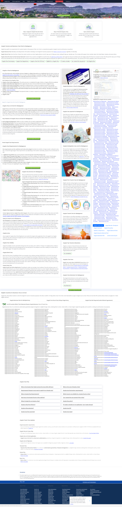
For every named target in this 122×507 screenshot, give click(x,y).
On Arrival (64, 493)
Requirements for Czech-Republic (105, 120)
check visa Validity (11, 90)
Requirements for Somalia (100, 182)
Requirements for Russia (99, 218)
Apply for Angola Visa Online (64, 15)
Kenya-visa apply (24, 455)
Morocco (76, 347)
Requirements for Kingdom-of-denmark (108, 213)
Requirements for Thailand (104, 190)
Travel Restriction (66, 497)
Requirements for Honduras (103, 139)
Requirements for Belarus (105, 106)
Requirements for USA (104, 221)
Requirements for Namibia (100, 162)
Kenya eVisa (50, 492)
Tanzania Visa (51, 496)
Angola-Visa (50, 493)
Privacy (91, 493)
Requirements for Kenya (111, 146)
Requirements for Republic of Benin (107, 108)
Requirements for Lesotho (100, 151)
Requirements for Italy (99, 143)
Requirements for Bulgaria (100, 112)
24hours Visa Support (94, 490)
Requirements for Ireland (101, 141)
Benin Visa (50, 494)
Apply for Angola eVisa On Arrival (33, 167)
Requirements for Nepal (112, 162)
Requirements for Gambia (112, 132)
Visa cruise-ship (23, 490)
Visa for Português (38, 494)
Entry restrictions (59, 1)
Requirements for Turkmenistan (101, 194)
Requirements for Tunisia (99, 193)
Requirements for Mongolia (113, 215)
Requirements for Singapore (106, 179)
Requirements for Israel (113, 141)
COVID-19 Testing (80, 494)
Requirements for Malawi (99, 155)
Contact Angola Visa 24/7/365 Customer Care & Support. (16, 216)
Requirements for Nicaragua (104, 165)
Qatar (105, 314)
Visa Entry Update (66, 496)
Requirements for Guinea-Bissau (101, 137)
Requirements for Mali (111, 214)
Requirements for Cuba (103, 119)
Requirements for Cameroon (105, 115)
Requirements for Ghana (99, 134)
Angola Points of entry (25, 499)
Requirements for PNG (103, 171)
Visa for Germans (38, 492)
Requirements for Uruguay (112, 197)
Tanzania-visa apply (38, 449)
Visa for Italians (37, 493)
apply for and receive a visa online (11, 75)
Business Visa (23, 501)
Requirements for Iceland (103, 140)
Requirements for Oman (105, 168)
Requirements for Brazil (105, 206)
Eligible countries (66, 492)
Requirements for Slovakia (100, 180)
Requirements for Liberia (112, 151)
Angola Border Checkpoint (111, 225)
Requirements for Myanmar (108, 161)
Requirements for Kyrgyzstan (100, 148)
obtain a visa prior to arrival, (60, 51)
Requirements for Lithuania (100, 153)
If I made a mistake (65, 61)
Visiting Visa (22, 497)
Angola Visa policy (108, 228)
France (46, 326)
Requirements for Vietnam (104, 200)
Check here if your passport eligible (48, 115)
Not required (79, 496)
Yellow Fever (64, 490)
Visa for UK (36, 490)
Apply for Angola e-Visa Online (33, 98)
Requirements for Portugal (105, 173)
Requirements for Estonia (99, 129)
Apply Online (112, 366)
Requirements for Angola (104, 203)
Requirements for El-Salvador (100, 126)
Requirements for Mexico (99, 215)
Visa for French (37, 497)
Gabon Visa (50, 490)
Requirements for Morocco (106, 160)
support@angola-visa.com (95, 492)
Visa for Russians (37, 499)
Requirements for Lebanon (112, 150)
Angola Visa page (87, 438)
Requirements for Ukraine (103, 196)
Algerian (16, 313)
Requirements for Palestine (104, 169)
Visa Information (23, 489)
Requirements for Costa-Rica (103, 118)
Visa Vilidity (64, 500)
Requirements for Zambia (103, 201)
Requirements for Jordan (99, 146)
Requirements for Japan (112, 144)
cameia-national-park (112, 235)
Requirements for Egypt (112, 125)
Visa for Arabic (37, 501)
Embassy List (23, 496)
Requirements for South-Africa (104, 219)
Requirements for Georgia (100, 133)
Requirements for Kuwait (112, 147)
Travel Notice (79, 493)
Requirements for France (112, 130)
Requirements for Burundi (102, 113)
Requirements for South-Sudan (104, 183)
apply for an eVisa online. (56, 56)
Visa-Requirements (66, 489)
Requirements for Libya (99, 214)
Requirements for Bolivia (112, 109)
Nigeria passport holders (67, 503)
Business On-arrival (24, 503)
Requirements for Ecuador (100, 125)
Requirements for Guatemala (100, 136)
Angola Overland (98, 228)
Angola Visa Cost (65, 501)
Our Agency (92, 489)
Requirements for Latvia (99, 150)
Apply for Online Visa (43, 179)
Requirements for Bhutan (99, 109)
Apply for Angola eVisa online (33, 138)
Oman (75, 369)
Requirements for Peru (111, 217)
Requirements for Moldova (104, 158)
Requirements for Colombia (103, 208)
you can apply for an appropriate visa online (32, 225)
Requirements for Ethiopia (112, 129)
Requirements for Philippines (105, 172)
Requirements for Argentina (105, 204)
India (46, 361)
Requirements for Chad (103, 207)
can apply (71, 443)
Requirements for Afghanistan (99, 101)
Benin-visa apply (24, 461)
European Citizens (38, 503)
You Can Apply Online (94, 433)
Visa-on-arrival (51, 503)
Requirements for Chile (103, 116)
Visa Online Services (24, 492)
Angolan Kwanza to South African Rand (78, 268)
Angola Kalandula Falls (99, 235)
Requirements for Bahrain (100, 105)
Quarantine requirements (81, 489)
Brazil (16, 341)
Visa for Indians (37, 500)
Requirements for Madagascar (106, 154)
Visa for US (36, 489)
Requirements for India (101, 210)
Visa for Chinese (37, 496)
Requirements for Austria (99, 104)
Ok (89, 500)
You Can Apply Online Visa (72, 107)
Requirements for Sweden (104, 186)
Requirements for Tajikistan (103, 189)
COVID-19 (30, 428)
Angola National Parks (112, 230)
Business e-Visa (23, 493)
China (16, 357)
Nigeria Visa (50, 497)
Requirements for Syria (105, 187)
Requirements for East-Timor (111, 123)
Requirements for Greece (111, 134)
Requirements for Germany (113, 133)
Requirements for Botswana (112, 111)
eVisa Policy (78, 492)
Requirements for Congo (104, 175)
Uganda (105, 368)
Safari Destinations (52, 489)
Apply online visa (104, 77)
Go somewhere (67, 253)
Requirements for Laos (113, 148)
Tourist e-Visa (23, 500)
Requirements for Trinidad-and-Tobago (105, 192)
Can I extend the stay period (78, 61)
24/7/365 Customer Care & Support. (78, 122)
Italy (45, 369)
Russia (105, 317)
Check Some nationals (47, 11)
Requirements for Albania (113, 101)
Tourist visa (22, 494)
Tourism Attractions (80, 490)
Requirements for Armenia (112, 102)
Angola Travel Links (98, 225)
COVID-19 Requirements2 (67, 494)
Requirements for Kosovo (99, 147)
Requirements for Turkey (112, 193)
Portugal (106, 311)
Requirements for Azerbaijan (113, 104)
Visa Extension (67, 285)
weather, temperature (99, 230)
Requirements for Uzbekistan (100, 199)
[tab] (20, 300)
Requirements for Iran (103, 211)
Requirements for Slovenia (113, 180)
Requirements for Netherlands (101, 164)
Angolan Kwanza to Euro (72, 267)
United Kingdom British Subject (110, 364)
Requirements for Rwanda (104, 176)
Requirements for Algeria (99, 102)
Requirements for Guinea (113, 136)
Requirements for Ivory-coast (111, 143)
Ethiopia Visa (51, 499)
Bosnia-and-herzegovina (99, 111)
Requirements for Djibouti (106, 122)
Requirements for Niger (99, 217)
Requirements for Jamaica (100, 144)
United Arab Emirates (108, 352)
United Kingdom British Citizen (110, 353)
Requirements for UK (101, 197)
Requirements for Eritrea (107, 127)
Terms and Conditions (95, 494)
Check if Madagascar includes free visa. (79, 196)
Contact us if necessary (89, 482)
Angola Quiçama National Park (101, 233)
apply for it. (81, 156)
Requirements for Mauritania (100, 157)
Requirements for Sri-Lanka (103, 185)
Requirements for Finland (99, 130)
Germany (46, 336)
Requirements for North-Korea (104, 166)
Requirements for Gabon (99, 132)
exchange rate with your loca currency (79, 93)
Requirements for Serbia (103, 178)
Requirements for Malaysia (112, 155)
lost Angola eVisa (91, 61)
